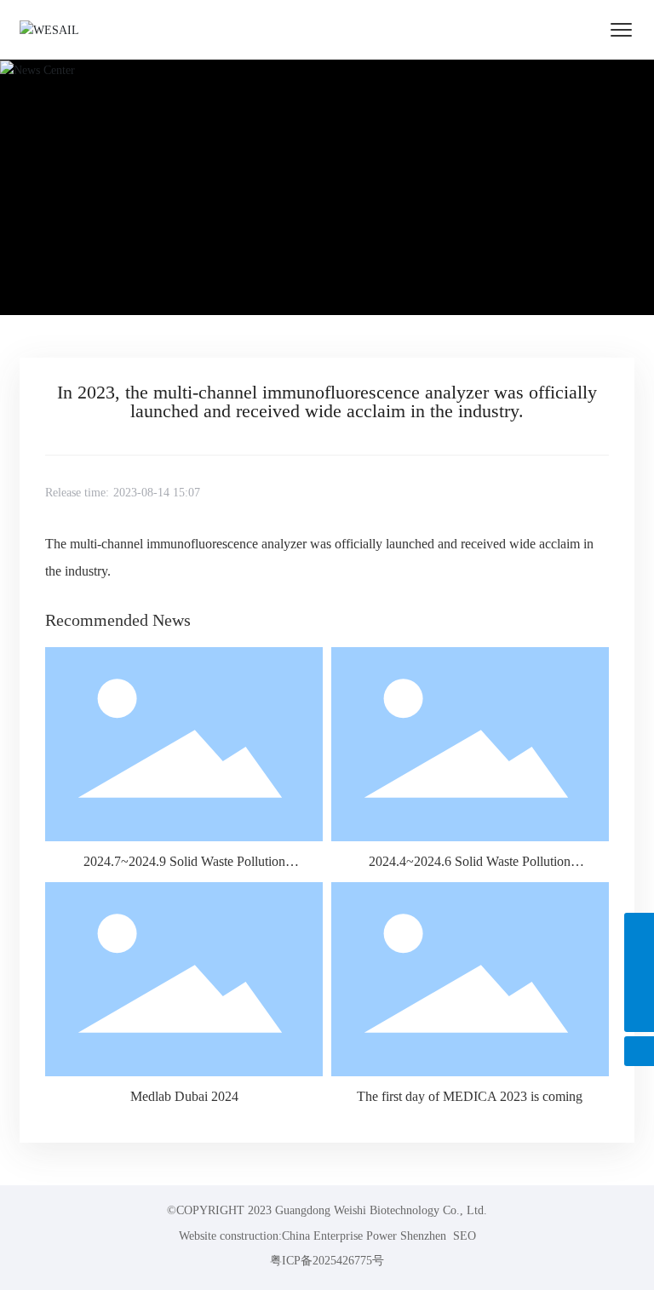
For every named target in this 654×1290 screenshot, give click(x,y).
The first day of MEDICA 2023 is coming (469, 1096)
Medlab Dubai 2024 (184, 1096)
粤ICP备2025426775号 (327, 1260)
